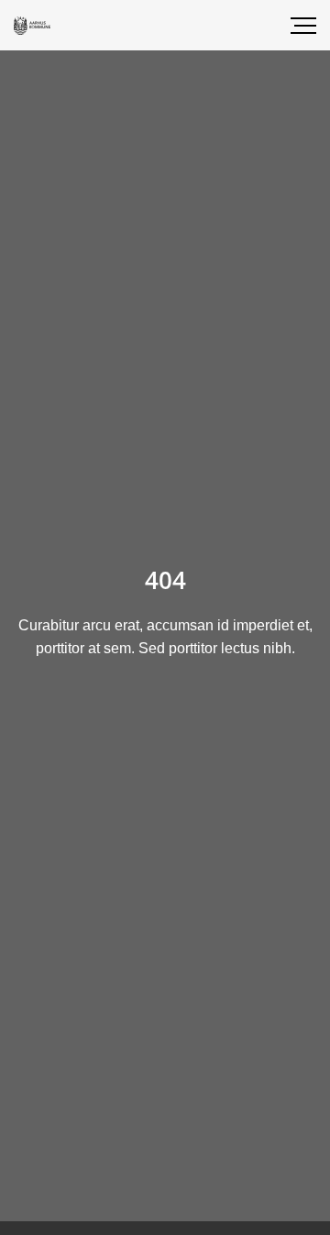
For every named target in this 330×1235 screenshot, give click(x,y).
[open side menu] (288, 25)
